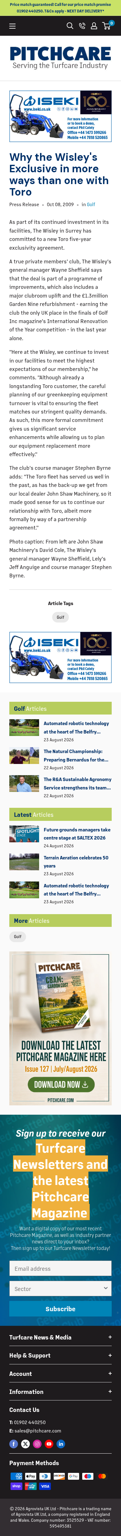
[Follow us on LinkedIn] (60, 1443)
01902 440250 (30, 1422)
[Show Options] (106, 1288)
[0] (106, 26)
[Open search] (70, 25)
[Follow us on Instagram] (37, 1443)
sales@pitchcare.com (38, 1430)
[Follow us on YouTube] (49, 1443)
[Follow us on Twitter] (25, 1443)
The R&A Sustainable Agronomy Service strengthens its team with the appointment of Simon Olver (77, 784)
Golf (17, 936)
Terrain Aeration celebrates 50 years (76, 861)
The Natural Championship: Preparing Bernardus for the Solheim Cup (74, 756)
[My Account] (94, 25)
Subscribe (60, 1308)
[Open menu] (12, 26)
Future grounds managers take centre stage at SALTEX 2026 (77, 833)
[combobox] (59, 1288)
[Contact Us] (82, 25)
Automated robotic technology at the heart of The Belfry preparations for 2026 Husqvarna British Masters (76, 728)
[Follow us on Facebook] (13, 1443)
